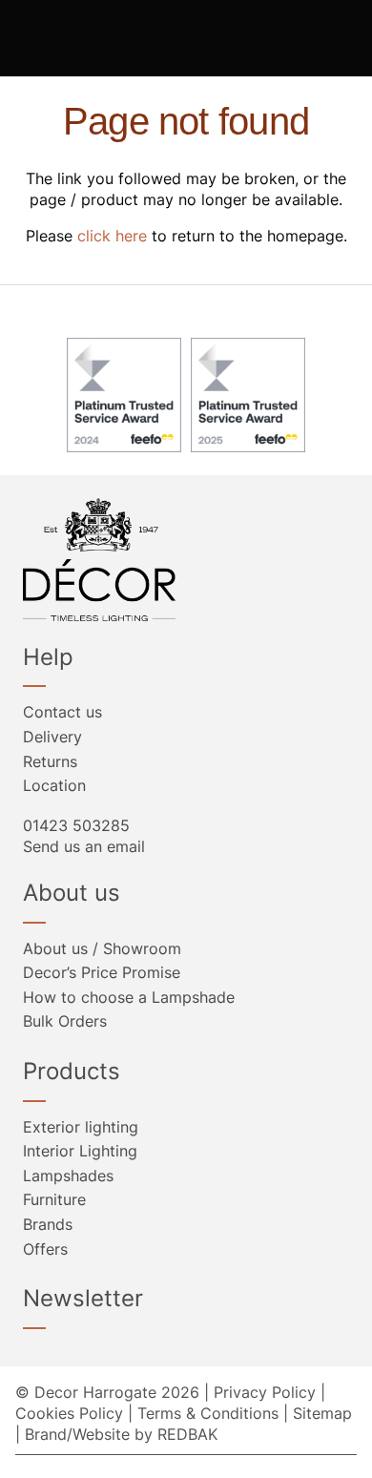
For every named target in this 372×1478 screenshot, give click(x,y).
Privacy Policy (265, 1392)
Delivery (52, 736)
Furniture (54, 1199)
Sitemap (322, 1413)
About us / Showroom (102, 948)
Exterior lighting (80, 1126)
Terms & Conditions (208, 1413)
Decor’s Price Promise (101, 972)
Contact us (62, 711)
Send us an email (84, 846)
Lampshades (68, 1175)
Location (54, 785)
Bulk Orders (65, 1020)
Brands (47, 1224)
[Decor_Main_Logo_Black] (186, 559)
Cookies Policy (69, 1413)
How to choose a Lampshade (129, 997)
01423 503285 (76, 825)
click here (112, 235)
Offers (45, 1249)
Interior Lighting (80, 1150)
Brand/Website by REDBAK (121, 1434)
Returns (50, 761)
